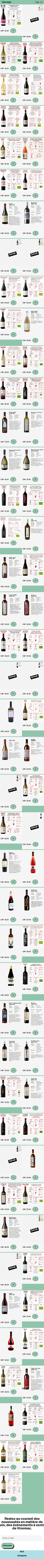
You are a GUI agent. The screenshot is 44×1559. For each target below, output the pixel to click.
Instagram (22, 1556)
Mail (22, 1552)
